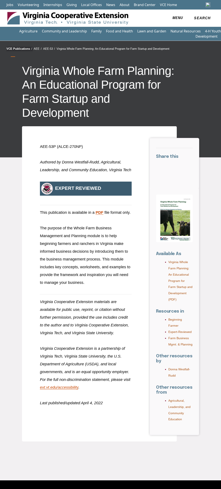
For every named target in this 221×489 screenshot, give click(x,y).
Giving (71, 4)
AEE (38, 48)
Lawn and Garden (151, 31)
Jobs (9, 4)
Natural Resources (185, 31)
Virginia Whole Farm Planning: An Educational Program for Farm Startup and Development (113, 48)
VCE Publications (19, 48)
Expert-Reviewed (180, 332)
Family (96, 31)
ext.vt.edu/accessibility (59, 387)
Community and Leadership (64, 31)
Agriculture (28, 31)
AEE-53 (49, 48)
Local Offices (91, 4)
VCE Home (168, 4)
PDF (99, 212)
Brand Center (145, 4)
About (124, 4)
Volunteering (28, 4)
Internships (52, 4)
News (110, 4)
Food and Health (119, 31)
